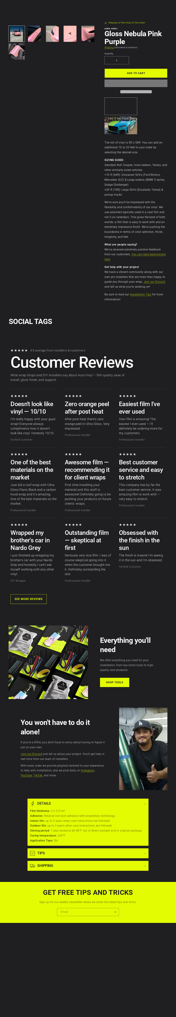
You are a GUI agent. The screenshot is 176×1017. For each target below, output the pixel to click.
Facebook (161, 945)
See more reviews (29, 599)
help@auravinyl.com (111, 968)
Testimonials (61, 974)
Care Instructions (64, 939)
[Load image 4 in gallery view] (70, 34)
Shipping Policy (14, 969)
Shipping (109, 47)
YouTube (26, 775)
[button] (135, 83)
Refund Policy (14, 963)
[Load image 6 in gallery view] (17, 52)
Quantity (108, 53)
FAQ (56, 980)
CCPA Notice (13, 957)
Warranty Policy (15, 939)
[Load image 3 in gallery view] (52, 34)
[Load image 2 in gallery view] (34, 34)
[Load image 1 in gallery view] (17, 34)
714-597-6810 (107, 959)
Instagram (87, 770)
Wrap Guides (61, 951)
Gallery (58, 969)
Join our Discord (154, 281)
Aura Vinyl (83, 1008)
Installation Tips (140, 294)
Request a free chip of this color (126, 22)
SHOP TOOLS (114, 682)
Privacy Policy (14, 945)
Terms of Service (15, 951)
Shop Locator (62, 963)
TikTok (37, 775)
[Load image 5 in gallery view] (88, 34)
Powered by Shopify (96, 1008)
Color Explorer (62, 957)
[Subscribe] (115, 912)
